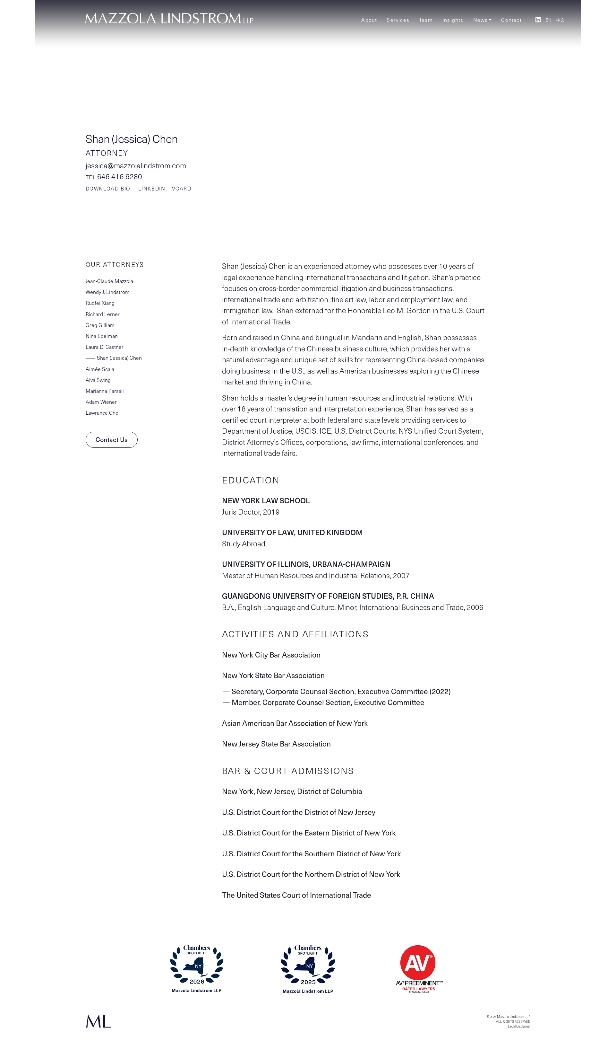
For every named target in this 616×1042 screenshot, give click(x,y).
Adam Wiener (101, 401)
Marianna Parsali (105, 390)
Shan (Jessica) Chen (119, 357)
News (480, 19)
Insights (453, 19)
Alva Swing (98, 379)
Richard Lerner (103, 314)
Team (426, 19)
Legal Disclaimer (519, 1026)
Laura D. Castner (105, 346)
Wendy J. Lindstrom (108, 291)
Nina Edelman (102, 335)
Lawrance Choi (103, 412)
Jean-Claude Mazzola (109, 281)
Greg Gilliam (100, 325)
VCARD (182, 188)
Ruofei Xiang (100, 302)
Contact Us (112, 439)
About (369, 19)
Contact (511, 19)
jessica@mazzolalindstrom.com (136, 165)
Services (398, 19)
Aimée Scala (100, 369)
